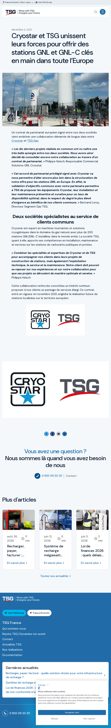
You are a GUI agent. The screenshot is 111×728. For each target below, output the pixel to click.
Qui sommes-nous (14, 628)
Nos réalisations (12, 649)
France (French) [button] (41, 613)
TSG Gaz (32, 141)
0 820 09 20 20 (52, 475)
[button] (43, 685)
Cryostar (17, 141)
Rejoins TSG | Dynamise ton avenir (24, 634)
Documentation (12, 655)
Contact (71, 476)
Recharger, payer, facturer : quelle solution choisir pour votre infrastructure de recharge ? (54, 675)
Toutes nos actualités (54, 576)
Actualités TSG (11, 644)
